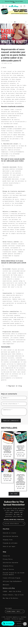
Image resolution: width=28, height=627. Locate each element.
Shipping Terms (8, 539)
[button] (3, 6)
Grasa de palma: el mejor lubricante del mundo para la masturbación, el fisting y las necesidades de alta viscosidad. (7, 449)
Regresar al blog (15, 386)
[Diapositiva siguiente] (19, 21)
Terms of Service (8, 569)
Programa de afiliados (10, 543)
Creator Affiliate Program (11, 578)
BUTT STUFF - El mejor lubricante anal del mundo (7, 475)
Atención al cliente (9, 533)
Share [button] (4, 67)
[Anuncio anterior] (2, 1)
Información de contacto (14, 625)
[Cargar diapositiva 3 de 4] (15, 22)
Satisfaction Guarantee (10, 536)
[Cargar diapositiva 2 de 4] (13, 22)
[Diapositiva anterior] (8, 21)
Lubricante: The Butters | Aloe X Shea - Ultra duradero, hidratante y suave (20, 448)
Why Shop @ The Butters (10, 598)
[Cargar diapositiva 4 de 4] (17, 22)
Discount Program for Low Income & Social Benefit (13, 573)
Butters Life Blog (9, 588)
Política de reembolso (17, 618)
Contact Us (6, 555)
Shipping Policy (8, 566)
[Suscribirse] (23, 523)
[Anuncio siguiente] (25, 1)
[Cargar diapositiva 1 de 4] (11, 22)
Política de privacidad (15, 621)
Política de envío (21, 623)
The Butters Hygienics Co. (13, 617)
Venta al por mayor (9, 546)
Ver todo (14, 493)
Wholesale (6, 584)
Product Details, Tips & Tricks (13, 594)
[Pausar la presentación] (26, 21)
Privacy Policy (8, 559)
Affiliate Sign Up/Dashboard (12, 581)
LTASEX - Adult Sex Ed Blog (12, 591)
